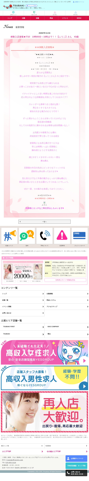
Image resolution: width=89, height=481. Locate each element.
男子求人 (75, 14)
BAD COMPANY (53, 326)
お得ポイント (13, 14)
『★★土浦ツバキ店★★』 (44, 54)
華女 (49, 334)
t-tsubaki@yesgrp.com (14, 460)
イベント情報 (6, 306)
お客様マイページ (79, 2)
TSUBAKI (6, 334)
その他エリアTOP (54, 451)
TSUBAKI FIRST (9, 326)
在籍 (37, 18)
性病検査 (48, 446)
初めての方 (34, 14)
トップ (9, 18)
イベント (65, 18)
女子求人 (55, 14)
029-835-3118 (11, 462)
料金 (51, 18)
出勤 (23, 18)
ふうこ (44, 205)
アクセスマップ (52, 306)
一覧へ (44, 222)
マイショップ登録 (32, 5)
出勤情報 (50, 294)
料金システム (51, 300)
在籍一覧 (5, 300)
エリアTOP (6, 451)
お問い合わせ (6, 313)
